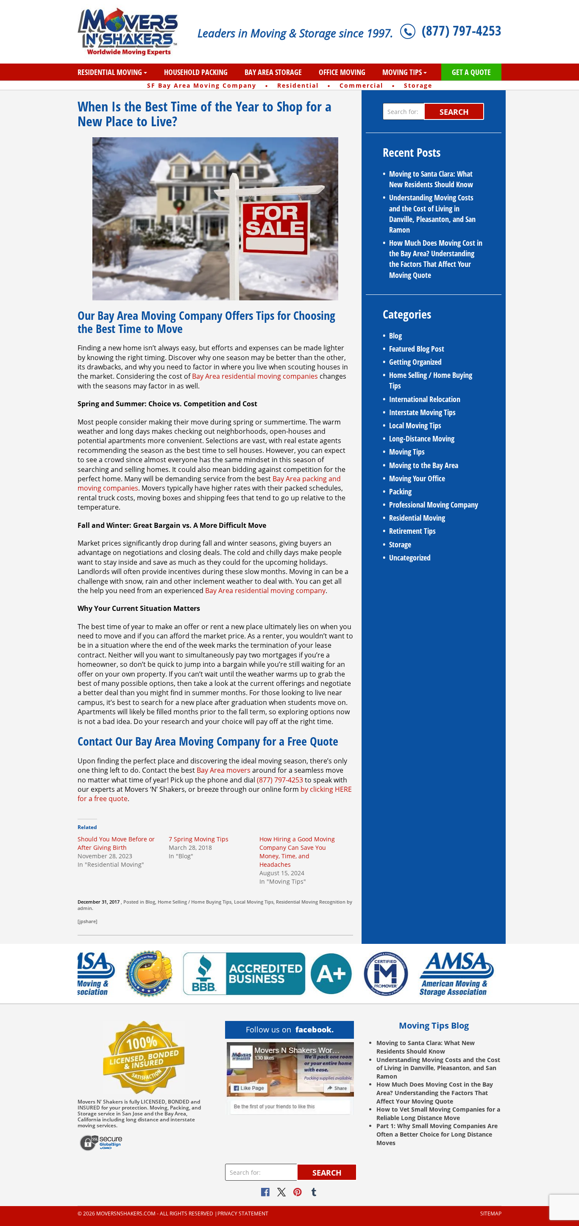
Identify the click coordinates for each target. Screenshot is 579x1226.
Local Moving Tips (253, 902)
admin (85, 908)
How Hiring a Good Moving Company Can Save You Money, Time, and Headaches (297, 851)
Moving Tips (402, 72)
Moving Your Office (417, 478)
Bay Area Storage (273, 72)
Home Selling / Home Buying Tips (194, 902)
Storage (400, 544)
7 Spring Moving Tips (198, 839)
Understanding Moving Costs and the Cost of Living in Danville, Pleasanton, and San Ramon (432, 213)
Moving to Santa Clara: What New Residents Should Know (431, 179)
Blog (150, 902)
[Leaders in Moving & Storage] (131, 31)
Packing (400, 491)
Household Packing (196, 72)
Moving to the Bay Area (423, 465)
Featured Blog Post (416, 349)
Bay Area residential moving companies (255, 376)
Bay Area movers (224, 770)
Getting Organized (415, 362)
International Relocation (424, 399)
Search (454, 112)
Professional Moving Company (433, 504)
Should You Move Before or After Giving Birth (116, 843)
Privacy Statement (242, 1213)
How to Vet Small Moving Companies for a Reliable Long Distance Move (438, 1113)
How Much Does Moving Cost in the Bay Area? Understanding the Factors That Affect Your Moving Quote (435, 259)
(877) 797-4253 (461, 30)
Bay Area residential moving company (265, 590)
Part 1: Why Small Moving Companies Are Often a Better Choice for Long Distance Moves (437, 1134)
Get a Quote (471, 72)
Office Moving (342, 72)
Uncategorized (410, 557)
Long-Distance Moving (421, 438)
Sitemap (490, 1213)
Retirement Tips (412, 531)
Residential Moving (110, 72)
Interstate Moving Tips (422, 412)
